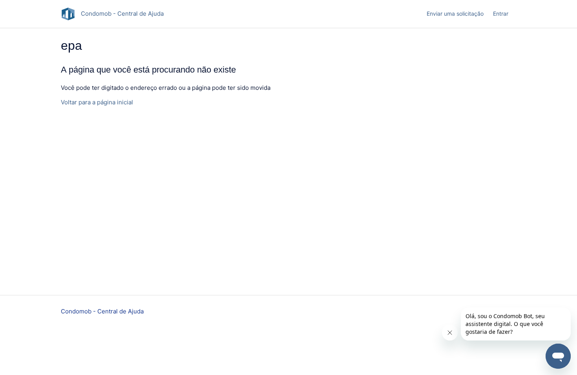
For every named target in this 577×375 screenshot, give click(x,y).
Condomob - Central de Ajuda (102, 311)
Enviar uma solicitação (455, 13)
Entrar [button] (500, 13)
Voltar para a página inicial (97, 102)
